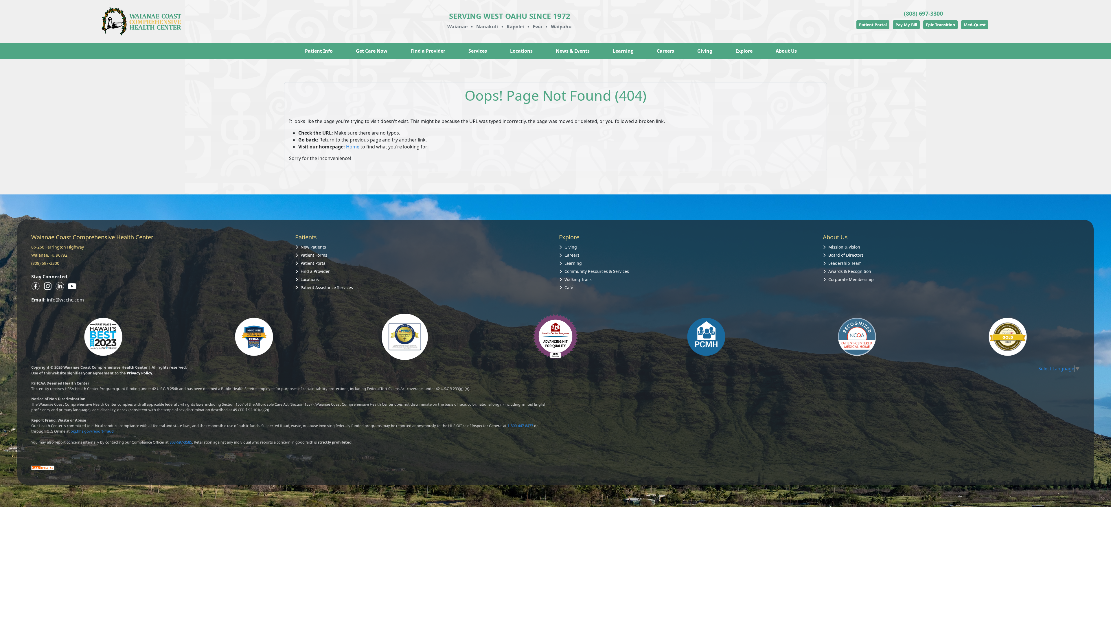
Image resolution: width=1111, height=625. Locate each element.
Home (352, 147)
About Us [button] (786, 51)
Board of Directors (846, 255)
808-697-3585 (181, 442)
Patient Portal (873, 24)
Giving (704, 51)
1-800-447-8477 (520, 425)
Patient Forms (314, 255)
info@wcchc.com (65, 300)
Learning (573, 263)
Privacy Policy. (140, 373)
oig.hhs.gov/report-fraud (92, 431)
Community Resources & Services (596, 271)
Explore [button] (744, 51)
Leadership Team (845, 263)
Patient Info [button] (319, 51)
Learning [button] (623, 51)
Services (477, 51)
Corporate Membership (851, 279)
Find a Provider (428, 51)
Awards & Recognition (849, 271)
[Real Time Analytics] (42, 467)
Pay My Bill (906, 24)
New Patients (313, 247)
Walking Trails (578, 279)
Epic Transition (940, 24)
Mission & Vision (844, 247)
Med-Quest (975, 24)
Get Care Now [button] (371, 51)
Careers (665, 51)
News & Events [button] (573, 51)
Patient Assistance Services (327, 287)
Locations (521, 51)
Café (568, 287)
